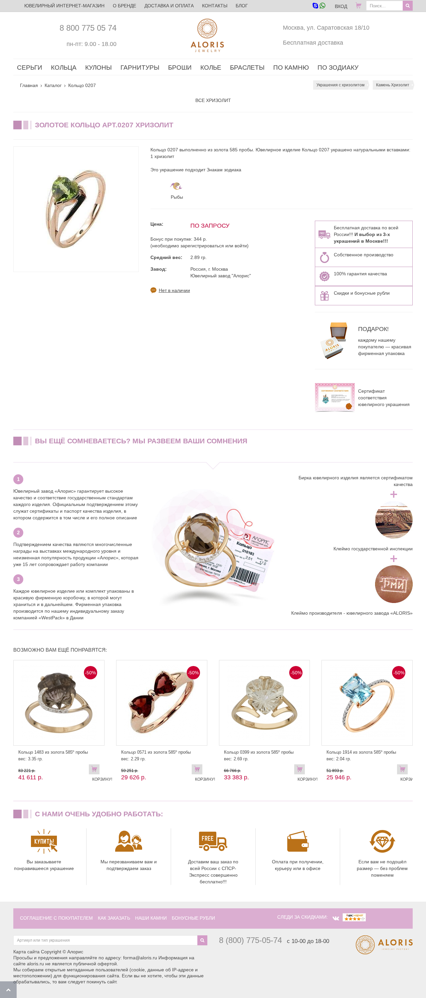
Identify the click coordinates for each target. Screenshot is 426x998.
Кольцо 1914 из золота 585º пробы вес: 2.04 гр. (361, 755)
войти (241, 245)
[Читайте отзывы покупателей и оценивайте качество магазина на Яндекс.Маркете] (354, 917)
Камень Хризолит (392, 85)
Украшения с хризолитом (340, 85)
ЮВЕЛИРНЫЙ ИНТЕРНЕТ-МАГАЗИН (64, 5)
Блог (242, 5)
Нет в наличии (174, 290)
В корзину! (96, 770)
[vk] (335, 918)
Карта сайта (26, 951)
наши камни (151, 918)
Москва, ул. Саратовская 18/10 (326, 27)
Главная (29, 85)
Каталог (53, 85)
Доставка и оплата (169, 5)
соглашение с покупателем (56, 918)
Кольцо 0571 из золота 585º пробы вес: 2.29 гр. (156, 755)
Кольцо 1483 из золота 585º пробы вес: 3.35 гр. (53, 755)
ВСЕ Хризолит (213, 100)
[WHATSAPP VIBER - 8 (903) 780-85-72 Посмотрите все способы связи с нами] (318, 6)
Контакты (214, 5)
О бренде (124, 5)
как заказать (114, 918)
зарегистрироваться (202, 245)
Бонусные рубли (193, 918)
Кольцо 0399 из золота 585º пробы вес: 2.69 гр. (259, 755)
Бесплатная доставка (313, 42)
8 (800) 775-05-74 (250, 940)
